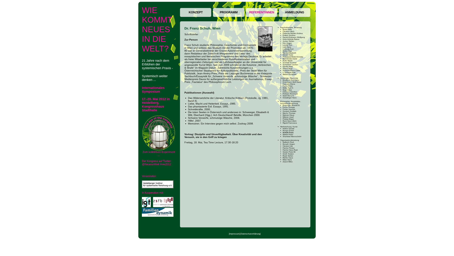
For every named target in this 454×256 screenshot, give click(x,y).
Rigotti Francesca (290, 123)
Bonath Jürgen (289, 144)
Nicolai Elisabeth (289, 53)
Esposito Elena (289, 84)
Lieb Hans (287, 47)
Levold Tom (287, 45)
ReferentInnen (261, 12)
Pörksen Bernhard (290, 94)
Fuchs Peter (288, 86)
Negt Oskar (287, 90)
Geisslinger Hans (290, 98)
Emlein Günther (289, 35)
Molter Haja (287, 51)
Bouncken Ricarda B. (291, 105)
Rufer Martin (288, 61)
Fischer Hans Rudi (290, 150)
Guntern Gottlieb (289, 111)
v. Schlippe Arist (289, 72)
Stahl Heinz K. (288, 96)
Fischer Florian (289, 148)
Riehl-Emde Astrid (290, 59)
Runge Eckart (288, 131)
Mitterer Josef (288, 117)
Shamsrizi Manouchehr (292, 136)
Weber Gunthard (289, 74)
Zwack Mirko (288, 162)
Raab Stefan (288, 156)
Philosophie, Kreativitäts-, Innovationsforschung (290, 102)
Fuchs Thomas (289, 107)
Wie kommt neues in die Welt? (157, 29)
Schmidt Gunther (290, 63)
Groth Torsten (288, 154)
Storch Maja (287, 69)
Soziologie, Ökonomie (289, 78)
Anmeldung (294, 12)
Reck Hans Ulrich (290, 121)
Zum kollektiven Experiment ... (159, 153)
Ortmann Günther (290, 92)
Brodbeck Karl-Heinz (291, 80)
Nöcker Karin (288, 55)
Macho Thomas (289, 113)
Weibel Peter (288, 134)
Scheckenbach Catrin (291, 70)
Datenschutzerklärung (250, 234)
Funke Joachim (289, 109)
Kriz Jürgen (287, 43)
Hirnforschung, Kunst (288, 127)
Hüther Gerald (288, 129)
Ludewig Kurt (288, 49)
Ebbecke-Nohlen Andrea (293, 33)
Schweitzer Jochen (290, 65)
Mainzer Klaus (288, 115)
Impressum (234, 234)
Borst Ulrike (287, 29)
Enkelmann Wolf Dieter (292, 82)
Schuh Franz (288, 133)
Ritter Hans (287, 160)
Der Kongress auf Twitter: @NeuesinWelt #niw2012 (156, 162)
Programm (229, 12)
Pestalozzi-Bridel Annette (293, 57)
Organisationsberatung (289, 140)
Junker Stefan (288, 41)
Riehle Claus (288, 158)
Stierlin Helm (288, 67)
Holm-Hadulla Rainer (291, 39)
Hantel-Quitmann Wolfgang (294, 37)
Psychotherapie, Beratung (291, 27)
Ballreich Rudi (288, 142)
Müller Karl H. (288, 88)
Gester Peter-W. (289, 152)
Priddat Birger (288, 119)
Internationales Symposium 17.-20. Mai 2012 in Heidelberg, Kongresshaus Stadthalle (156, 99)
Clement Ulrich (288, 31)
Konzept (196, 12)
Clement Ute (288, 146)
